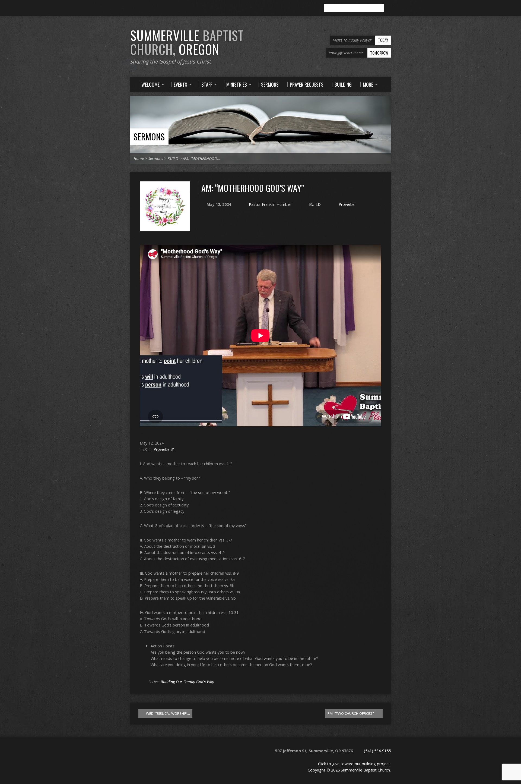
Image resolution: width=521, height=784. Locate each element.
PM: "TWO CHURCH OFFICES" (351, 713)
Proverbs (347, 204)
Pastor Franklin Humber (270, 204)
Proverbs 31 (164, 449)
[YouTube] (148, 8)
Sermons (149, 136)
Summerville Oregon (187, 42)
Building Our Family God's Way (187, 681)
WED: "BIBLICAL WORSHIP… (167, 713)
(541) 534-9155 (377, 750)
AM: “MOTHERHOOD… (201, 158)
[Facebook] (140, 8)
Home (139, 158)
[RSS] (133, 8)
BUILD (172, 158)
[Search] (388, 8)
